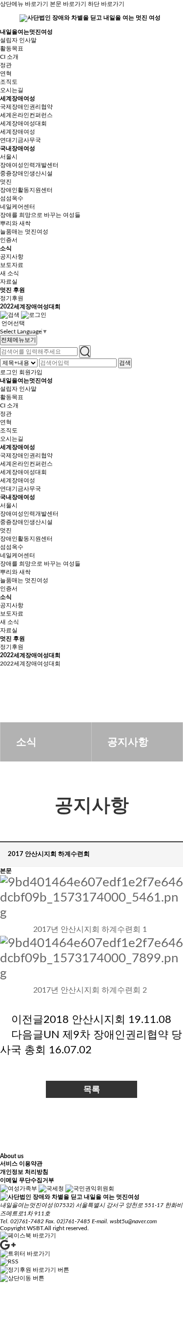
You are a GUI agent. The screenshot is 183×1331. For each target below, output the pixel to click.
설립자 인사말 (18, 40)
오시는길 (11, 90)
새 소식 (9, 273)
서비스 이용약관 (21, 1163)
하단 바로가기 (106, 4)
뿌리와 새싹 (15, 223)
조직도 (9, 82)
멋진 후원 (12, 290)
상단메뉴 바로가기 (24, 4)
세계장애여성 (17, 98)
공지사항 (11, 257)
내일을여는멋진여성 (26, 32)
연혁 (6, 73)
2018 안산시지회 (84, 1019)
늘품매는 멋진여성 (24, 232)
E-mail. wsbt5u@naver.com (124, 1221)
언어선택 (13, 323)
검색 (125, 362)
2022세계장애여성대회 (30, 306)
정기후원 (11, 298)
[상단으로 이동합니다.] (22, 1278)
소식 (6, 248)
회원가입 (30, 372)
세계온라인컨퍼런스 (26, 115)
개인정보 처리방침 (24, 1172)
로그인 (9, 372)
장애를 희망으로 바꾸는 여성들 (40, 215)
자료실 (9, 282)
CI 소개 (9, 57)
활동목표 (11, 48)
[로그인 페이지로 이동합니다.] (33, 315)
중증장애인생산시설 (26, 173)
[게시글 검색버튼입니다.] (10, 315)
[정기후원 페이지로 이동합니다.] (34, 1270)
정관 (6, 65)
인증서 (9, 240)
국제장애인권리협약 (26, 107)
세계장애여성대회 (23, 123)
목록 (91, 1089)
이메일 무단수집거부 (27, 1180)
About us (11, 1156)
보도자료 (11, 265)
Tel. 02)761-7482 (22, 1221)
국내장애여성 (17, 148)
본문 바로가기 (68, 4)
